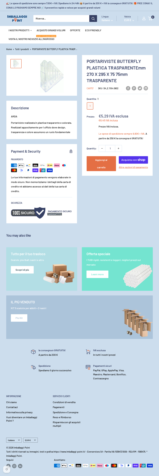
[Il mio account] (143, 18)
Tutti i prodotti (22, 49)
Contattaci (12, 407)
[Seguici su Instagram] (14, 466)
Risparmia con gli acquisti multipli (66, 424)
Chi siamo (11, 402)
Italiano (11, 440)
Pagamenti (58, 407)
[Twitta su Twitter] (140, 88)
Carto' (90, 88)
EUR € (28, 440)
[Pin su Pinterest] (134, 88)
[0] (150, 18)
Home (9, 49)
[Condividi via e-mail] (146, 88)
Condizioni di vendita (64, 402)
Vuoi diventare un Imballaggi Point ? (21, 419)
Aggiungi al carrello (101, 163)
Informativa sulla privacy (19, 412)
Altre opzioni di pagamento (133, 167)
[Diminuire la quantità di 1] (102, 148)
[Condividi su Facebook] (128, 88)
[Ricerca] (93, 18)
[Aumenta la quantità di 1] (118, 148)
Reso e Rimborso (62, 417)
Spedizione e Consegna (65, 412)
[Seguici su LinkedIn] (20, 466)
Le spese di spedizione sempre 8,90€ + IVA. (122, 133)
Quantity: (92, 148)
